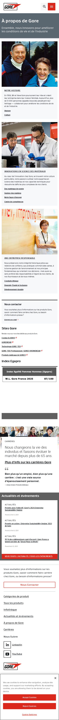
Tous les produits (13, 603)
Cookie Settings (29, 714)
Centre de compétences (13, 201)
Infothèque (10, 609)
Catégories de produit (16, 596)
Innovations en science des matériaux (25, 171)
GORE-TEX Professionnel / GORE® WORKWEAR (21, 351)
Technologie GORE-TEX (11, 346)
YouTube (17, 654)
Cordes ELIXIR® (8, 338)
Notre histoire (12, 90)
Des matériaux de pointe (14, 188)
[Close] (55, 678)
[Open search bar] (44, 6)
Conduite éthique (11, 281)
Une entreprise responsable (19, 258)
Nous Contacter (29, 584)
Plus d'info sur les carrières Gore (28, 462)
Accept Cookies (30, 697)
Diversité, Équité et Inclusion (15, 285)
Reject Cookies (29, 706)
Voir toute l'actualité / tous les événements (29, 556)
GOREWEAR (6, 342)
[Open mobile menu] (51, 6)
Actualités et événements (18, 616)
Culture (7, 115)
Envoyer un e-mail (10, 320)
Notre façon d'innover (13, 197)
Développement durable (13, 289)
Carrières (9, 629)
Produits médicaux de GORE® (14, 355)
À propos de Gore (14, 623)
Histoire (7, 110)
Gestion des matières (12, 193)
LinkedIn (17, 644)
